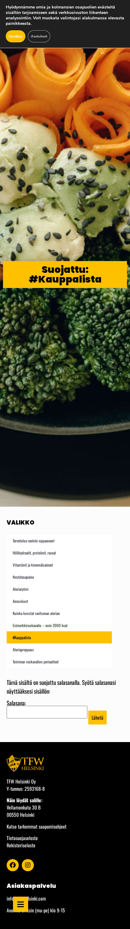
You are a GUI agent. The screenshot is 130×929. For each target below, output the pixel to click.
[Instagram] (28, 865)
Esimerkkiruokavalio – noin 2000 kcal (40, 625)
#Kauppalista (22, 637)
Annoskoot (20, 601)
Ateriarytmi (20, 589)
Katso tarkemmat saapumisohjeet (37, 826)
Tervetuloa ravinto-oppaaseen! (34, 541)
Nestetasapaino (23, 577)
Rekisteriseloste (21, 845)
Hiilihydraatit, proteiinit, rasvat (34, 553)
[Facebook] (13, 865)
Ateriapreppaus (23, 649)
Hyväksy (15, 36)
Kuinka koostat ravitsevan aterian (36, 613)
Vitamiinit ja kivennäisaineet (33, 565)
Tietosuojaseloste (22, 838)
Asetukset (39, 36)
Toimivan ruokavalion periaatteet (36, 662)
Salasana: (16, 703)
